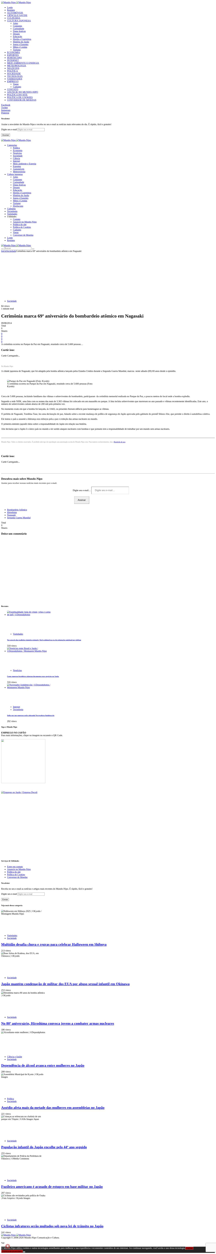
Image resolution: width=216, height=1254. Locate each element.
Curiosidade (18, 28)
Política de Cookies (22, 227)
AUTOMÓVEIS (15, 12)
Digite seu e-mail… (82, 490)
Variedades (18, 634)
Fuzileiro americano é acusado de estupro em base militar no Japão (52, 1186)
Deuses (16, 34)
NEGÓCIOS (13, 68)
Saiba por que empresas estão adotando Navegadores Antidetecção (30, 715)
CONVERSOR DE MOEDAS (21, 100)
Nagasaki (11, 515)
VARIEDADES (14, 79)
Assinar (5, 135)
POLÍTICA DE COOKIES (20, 97)
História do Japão (21, 42)
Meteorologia (19, 171)
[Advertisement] (108, 274)
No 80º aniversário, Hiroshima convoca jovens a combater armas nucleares (57, 1023)
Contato (16, 219)
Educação (17, 36)
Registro (11, 10)
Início (3, 251)
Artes (15, 23)
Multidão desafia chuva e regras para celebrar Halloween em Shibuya (54, 944)
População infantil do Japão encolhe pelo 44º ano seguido (44, 1147)
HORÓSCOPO (14, 57)
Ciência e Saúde (14, 1056)
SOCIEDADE (14, 73)
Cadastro (17, 86)
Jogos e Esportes (20, 44)
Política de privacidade (12, 1251)
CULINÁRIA (13, 18)
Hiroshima (12, 512)
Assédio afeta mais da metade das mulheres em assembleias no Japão (52, 1107)
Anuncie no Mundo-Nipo (25, 222)
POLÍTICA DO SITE (17, 94)
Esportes (17, 166)
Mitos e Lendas (20, 47)
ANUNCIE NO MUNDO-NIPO (22, 92)
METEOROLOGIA (16, 65)
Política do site (19, 224)
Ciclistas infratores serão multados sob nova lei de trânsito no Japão (52, 1226)
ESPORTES (13, 55)
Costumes (17, 26)
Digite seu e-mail (9, 129)
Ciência (16, 158)
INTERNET (13, 60)
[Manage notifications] (7, 1246)
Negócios (17, 153)
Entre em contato (15, 866)
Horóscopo (18, 206)
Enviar (5, 899)
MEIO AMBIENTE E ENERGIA (23, 63)
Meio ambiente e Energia (24, 163)
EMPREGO (13, 81)
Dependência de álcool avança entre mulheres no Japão (42, 1065)
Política (16, 148)
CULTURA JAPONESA (19, 20)
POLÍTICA (12, 71)
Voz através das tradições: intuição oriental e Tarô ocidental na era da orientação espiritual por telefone (44, 640)
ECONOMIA (13, 52)
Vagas (16, 84)
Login (10, 7)
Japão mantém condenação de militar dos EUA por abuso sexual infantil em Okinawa (65, 984)
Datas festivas (19, 31)
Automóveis (18, 169)
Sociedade (17, 156)
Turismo (17, 49)
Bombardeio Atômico (17, 509)
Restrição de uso (119, 442)
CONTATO (12, 89)
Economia (17, 150)
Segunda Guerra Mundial (19, 517)
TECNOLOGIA (15, 76)
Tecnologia (18, 709)
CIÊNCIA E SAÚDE (17, 15)
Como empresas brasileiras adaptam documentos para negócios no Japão (33, 676)
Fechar (189, 1248)
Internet (16, 161)
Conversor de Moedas (23, 235)
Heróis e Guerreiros (22, 39)
